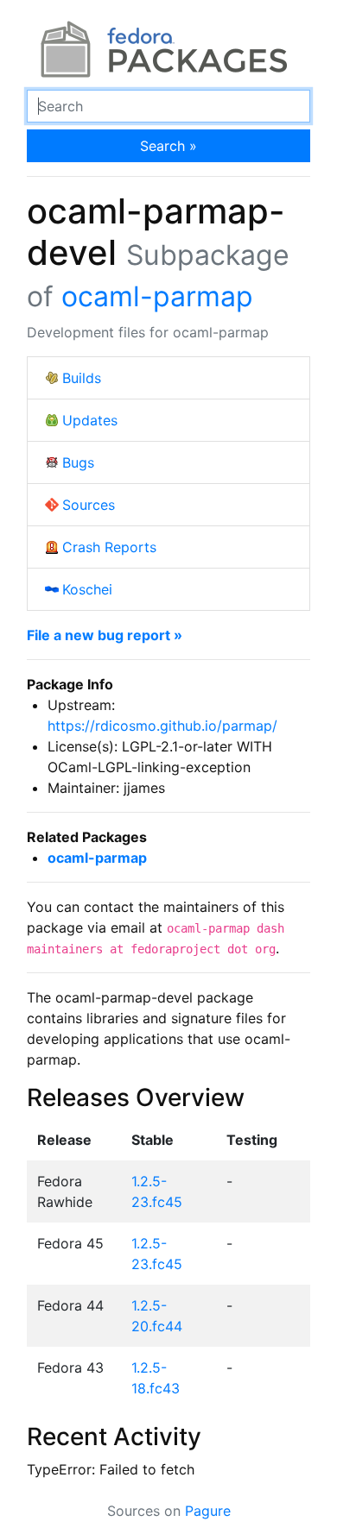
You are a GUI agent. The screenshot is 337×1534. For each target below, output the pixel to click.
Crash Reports (109, 547)
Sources (88, 504)
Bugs (78, 462)
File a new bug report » (104, 635)
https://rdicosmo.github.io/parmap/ (162, 725)
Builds (81, 378)
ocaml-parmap (157, 296)
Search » (168, 145)
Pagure (208, 1510)
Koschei (87, 589)
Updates (90, 420)
